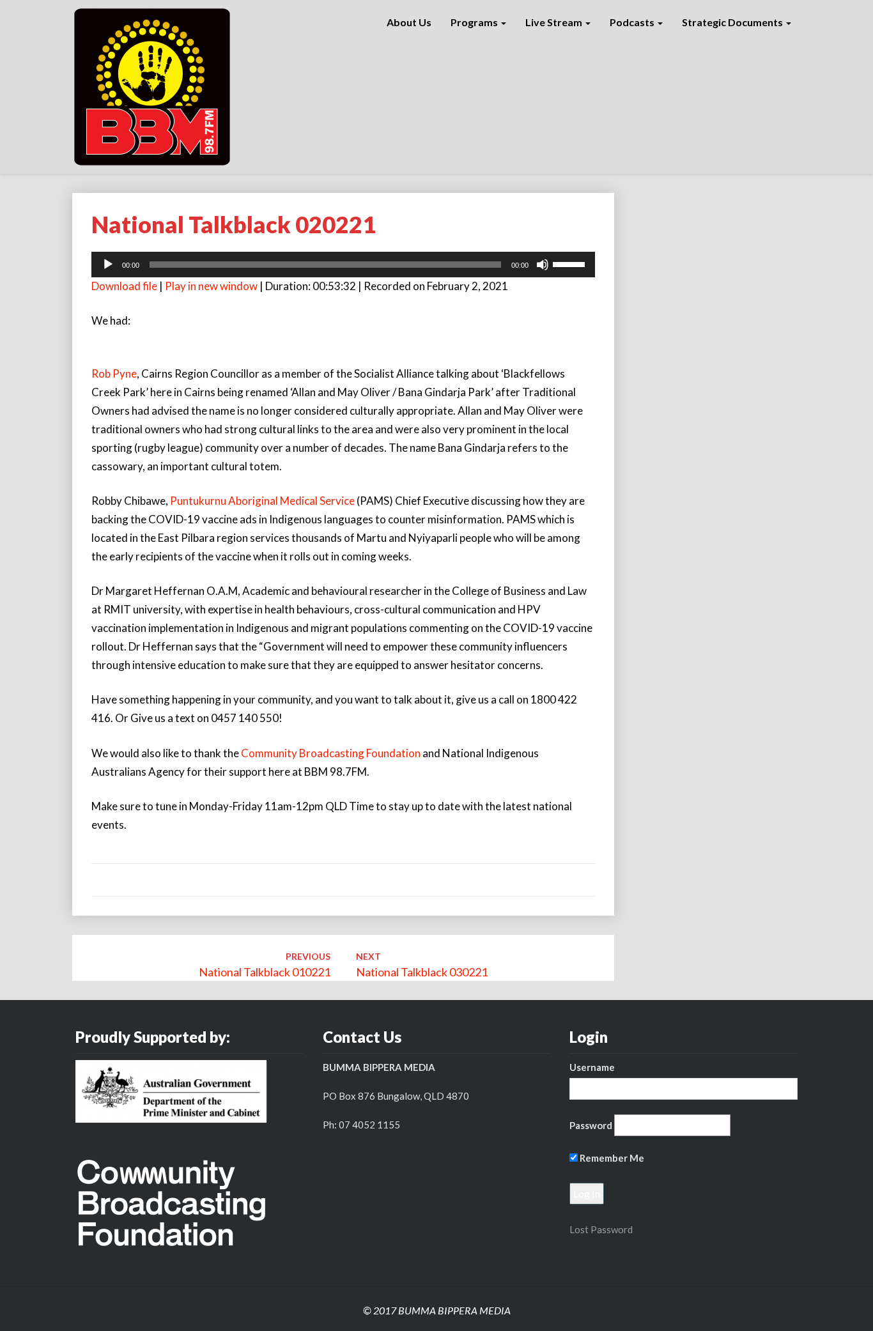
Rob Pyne (114, 373)
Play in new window (211, 286)
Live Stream (554, 22)
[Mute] (542, 264)
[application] (343, 264)
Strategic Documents (733, 22)
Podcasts (633, 22)
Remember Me (611, 1158)
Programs (475, 22)
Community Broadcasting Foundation (331, 753)
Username (592, 1067)
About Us (409, 22)
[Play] (108, 264)
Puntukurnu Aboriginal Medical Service (262, 500)
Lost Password (601, 1229)
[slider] (571, 263)
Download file (124, 286)
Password (590, 1125)
